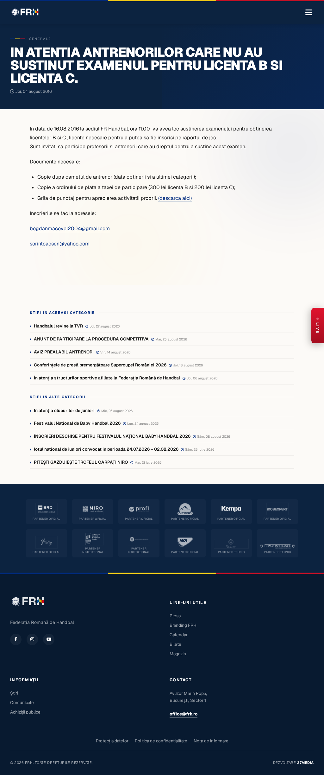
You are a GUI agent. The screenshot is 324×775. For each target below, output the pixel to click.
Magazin (178, 654)
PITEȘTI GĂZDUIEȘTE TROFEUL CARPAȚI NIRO (81, 462)
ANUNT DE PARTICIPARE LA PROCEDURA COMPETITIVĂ (91, 339)
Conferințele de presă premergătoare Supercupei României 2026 (100, 365)
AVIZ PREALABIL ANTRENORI (64, 352)
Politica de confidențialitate (161, 741)
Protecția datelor (112, 741)
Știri (14, 693)
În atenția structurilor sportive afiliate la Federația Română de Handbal (107, 378)
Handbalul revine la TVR (58, 326)
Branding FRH (183, 625)
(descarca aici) (175, 198)
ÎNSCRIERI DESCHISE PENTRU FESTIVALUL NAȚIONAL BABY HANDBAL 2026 (112, 436)
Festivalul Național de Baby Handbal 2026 (77, 423)
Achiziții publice (25, 712)
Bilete (175, 644)
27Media (305, 762)
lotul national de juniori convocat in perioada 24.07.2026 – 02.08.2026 (106, 449)
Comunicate (22, 702)
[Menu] (308, 12)
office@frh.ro (183, 714)
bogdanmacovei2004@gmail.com (70, 228)
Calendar (179, 635)
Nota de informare (211, 741)
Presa (175, 616)
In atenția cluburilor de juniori (64, 410)
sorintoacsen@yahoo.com (60, 243)
